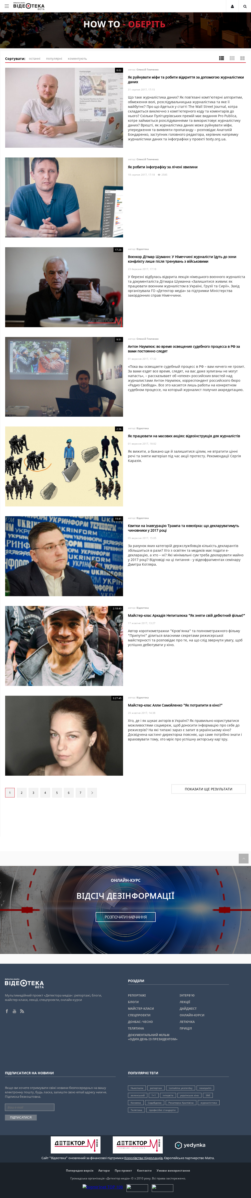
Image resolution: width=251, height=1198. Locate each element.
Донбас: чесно (140, 1022)
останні (34, 58)
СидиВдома (155, 1102)
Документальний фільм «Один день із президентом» (152, 1037)
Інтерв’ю (187, 995)
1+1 (153, 1095)
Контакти (144, 1170)
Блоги (133, 1002)
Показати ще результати (208, 789)
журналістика (209, 1102)
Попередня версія (79, 1170)
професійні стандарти (162, 1110)
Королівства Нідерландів (143, 1158)
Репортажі (137, 995)
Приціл (186, 1028)
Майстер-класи (141, 1009)
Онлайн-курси (192, 1015)
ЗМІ (208, 1095)
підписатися (21, 1117)
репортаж (156, 1088)
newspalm (205, 1088)
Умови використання (173, 1170)
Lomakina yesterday (180, 1088)
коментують (77, 58)
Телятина (136, 1028)
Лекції (185, 1002)
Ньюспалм (137, 1088)
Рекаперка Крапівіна (181, 1102)
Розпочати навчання (126, 917)
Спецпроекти (139, 1015)
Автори (104, 1170)
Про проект (123, 1170)
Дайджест (188, 1009)
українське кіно (189, 1095)
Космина (136, 1102)
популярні (54, 58)
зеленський (138, 1095)
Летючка (187, 1022)
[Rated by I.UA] (137, 1190)
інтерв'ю (168, 1095)
